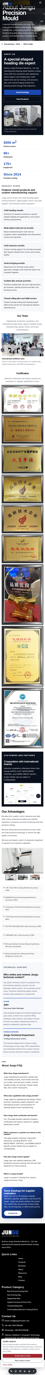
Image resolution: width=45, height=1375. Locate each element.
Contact (21, 1280)
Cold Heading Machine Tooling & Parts (22, 1309)
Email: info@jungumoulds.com (17, 1321)
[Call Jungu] (11, 1371)
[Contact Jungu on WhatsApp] (16, 1371)
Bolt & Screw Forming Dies (17, 1291)
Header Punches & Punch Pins (19, 1302)
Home (18, 44)
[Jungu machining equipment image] (35, 877)
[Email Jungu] (20, 1371)
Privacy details (7, 1364)
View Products (22, 99)
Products (22, 1262)
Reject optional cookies (22, 1360)
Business (22, 1266)
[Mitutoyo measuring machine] (10, 877)
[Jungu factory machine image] (22, 877)
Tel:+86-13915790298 (14, 1325)
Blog (20, 1277)
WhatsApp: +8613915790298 (16, 1330)
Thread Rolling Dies (15, 1306)
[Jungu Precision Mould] (14, 1233)
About (20, 1269)
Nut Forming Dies (14, 1295)
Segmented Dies (13, 1298)
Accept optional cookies (22, 1356)
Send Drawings (22, 92)
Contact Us (12, 1213)
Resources (22, 1273)
